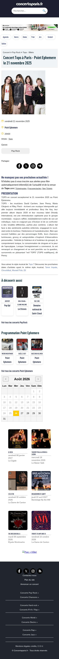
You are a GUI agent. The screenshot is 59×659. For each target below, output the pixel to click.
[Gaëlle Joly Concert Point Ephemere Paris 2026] (22, 344)
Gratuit (50, 37)
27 (22, 413)
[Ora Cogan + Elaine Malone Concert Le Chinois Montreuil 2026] (22, 292)
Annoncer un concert (29, 584)
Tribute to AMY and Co (39, 534)
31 (4, 419)
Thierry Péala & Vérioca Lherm (39, 453)
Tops (11, 139)
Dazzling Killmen (37, 354)
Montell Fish (17, 270)
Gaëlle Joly (22, 354)
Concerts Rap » (29, 630)
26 (16, 413)
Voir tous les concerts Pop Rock (14, 322)
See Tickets (47, 188)
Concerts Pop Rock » (29, 593)
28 (28, 413)
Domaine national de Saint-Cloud (37, 309)
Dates (25, 37)
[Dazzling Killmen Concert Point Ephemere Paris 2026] (37, 344)
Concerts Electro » (30, 622)
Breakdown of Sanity (39, 494)
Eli (25, 270)
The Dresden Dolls (14, 534)
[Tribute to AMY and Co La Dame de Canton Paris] (41, 520)
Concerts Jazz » (29, 635)
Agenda (5, 37)
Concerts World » (29, 618)
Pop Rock (16, 52)
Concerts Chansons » (29, 597)
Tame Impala (51, 267)
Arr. (40, 37)
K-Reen (10, 452)
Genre (16, 37)
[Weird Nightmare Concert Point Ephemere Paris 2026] (7, 344)
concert (6, 52)
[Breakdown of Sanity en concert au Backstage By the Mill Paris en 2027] (41, 480)
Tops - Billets (28, 52)
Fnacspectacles (34, 188)
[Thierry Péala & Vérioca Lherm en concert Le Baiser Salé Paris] (41, 438)
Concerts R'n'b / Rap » (29, 610)
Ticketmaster (20, 188)
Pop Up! (7, 305)
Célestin (11, 494)
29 (33, 413)
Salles (4, 43)
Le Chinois (22, 309)
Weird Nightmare (7, 354)
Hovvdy (7, 301)
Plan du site (29, 580)
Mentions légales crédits (26, 646)
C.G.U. (40, 646)
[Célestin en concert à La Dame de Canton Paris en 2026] (17, 480)
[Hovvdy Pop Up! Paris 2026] (7, 292)
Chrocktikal (6, 270)
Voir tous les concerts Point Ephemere (17, 371)
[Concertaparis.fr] (29, 5)
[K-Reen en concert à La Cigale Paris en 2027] (17, 438)
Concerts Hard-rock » (29, 605)
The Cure (37, 301)
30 (39, 413)
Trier (33, 37)
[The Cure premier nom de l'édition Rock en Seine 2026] (37, 292)
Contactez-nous (29, 575)
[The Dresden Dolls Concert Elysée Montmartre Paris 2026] (17, 520)
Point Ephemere (11, 127)
